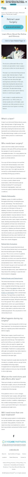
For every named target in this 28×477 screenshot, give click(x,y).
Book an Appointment (13, 27)
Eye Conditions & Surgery (12, 12)
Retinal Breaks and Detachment (11, 278)
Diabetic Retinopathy (8, 196)
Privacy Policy (20, 462)
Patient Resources (13, 457)
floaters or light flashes (7, 292)
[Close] (26, 1)
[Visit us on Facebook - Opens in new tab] (13, 436)
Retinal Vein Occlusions (9, 244)
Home (3, 12)
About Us (4, 453)
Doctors (24, 453)
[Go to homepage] (6, 8)
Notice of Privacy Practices (9, 462)
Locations (4, 457)
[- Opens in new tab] (14, 441)
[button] (25, 8)
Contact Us (23, 457)
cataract (14, 288)
